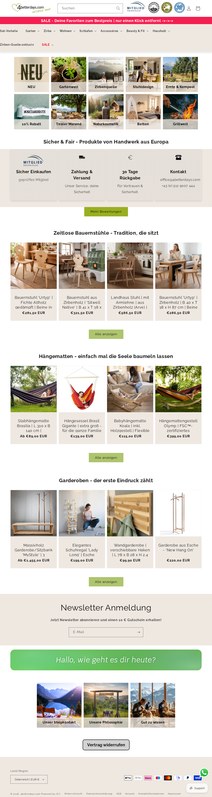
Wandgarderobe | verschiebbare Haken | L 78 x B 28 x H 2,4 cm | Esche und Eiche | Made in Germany (130, 555)
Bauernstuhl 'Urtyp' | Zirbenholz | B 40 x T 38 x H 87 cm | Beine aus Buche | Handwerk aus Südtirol (178, 309)
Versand (129, 793)
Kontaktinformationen (151, 793)
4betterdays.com (30, 794)
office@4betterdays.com (180, 180)
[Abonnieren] (138, 632)
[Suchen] (118, 8)
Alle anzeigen (106, 334)
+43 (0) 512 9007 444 (178, 186)
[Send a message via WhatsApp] (204, 772)
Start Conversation (106, 664)
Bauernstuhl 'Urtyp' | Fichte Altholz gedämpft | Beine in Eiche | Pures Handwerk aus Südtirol (34, 309)
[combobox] (90, 8)
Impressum (174, 793)
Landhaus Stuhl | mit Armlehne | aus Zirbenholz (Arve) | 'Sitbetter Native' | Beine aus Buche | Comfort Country (130, 309)
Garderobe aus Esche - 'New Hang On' (178, 547)
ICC (58, 794)
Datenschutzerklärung (99, 793)
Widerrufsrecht (73, 793)
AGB (118, 793)
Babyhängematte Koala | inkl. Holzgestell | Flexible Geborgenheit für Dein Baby (130, 431)
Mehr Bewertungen (106, 211)
